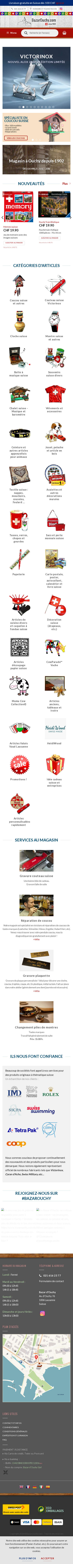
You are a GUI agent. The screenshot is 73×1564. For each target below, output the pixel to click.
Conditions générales (15, 1431)
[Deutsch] (36, 1486)
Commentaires (11, 1427)
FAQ (5, 1439)
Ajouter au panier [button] (14, 243)
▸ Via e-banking (10, 1459)
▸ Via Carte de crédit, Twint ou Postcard (23, 1453)
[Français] (29, 1486)
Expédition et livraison (15, 1435)
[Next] (70, 224)
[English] (22, 1486)
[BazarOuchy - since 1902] (36, 20)
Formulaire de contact (51, 1281)
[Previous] (3, 224)
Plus (65, 183)
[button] (12, 33)
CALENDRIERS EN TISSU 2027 (36, 86)
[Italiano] (42, 1486)
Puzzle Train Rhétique (49, 222)
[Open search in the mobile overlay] (39, 33)
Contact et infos (12, 1423)
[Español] (49, 1486)
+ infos (36, 939)
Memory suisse (10, 226)
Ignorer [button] (60, 2)
